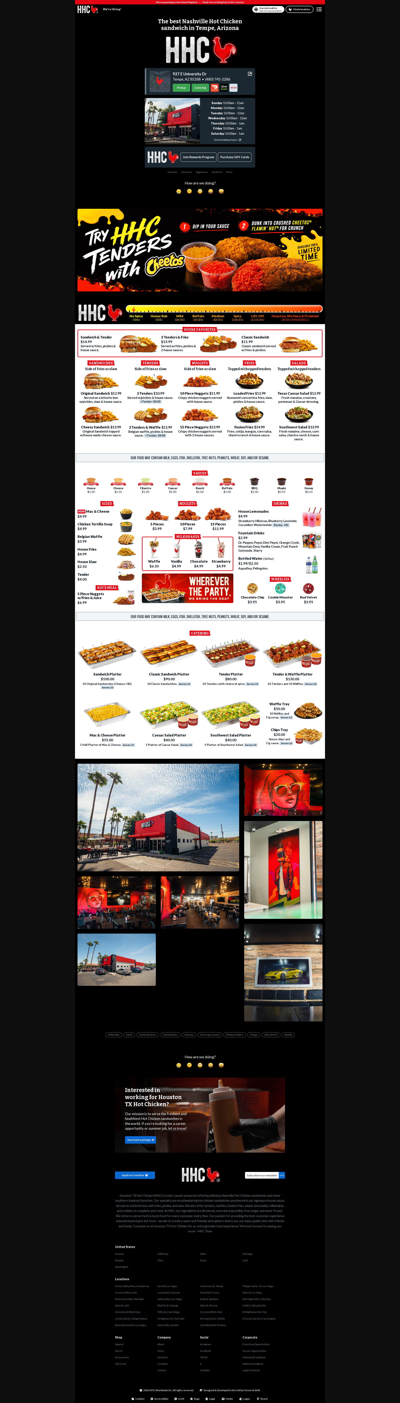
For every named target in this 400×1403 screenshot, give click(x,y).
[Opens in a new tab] (159, 81)
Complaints (217, 172)
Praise (229, 172)
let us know (177, 1128)
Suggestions (202, 172)
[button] (319, 9)
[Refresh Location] (256, 9)
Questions (173, 172)
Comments (186, 172)
